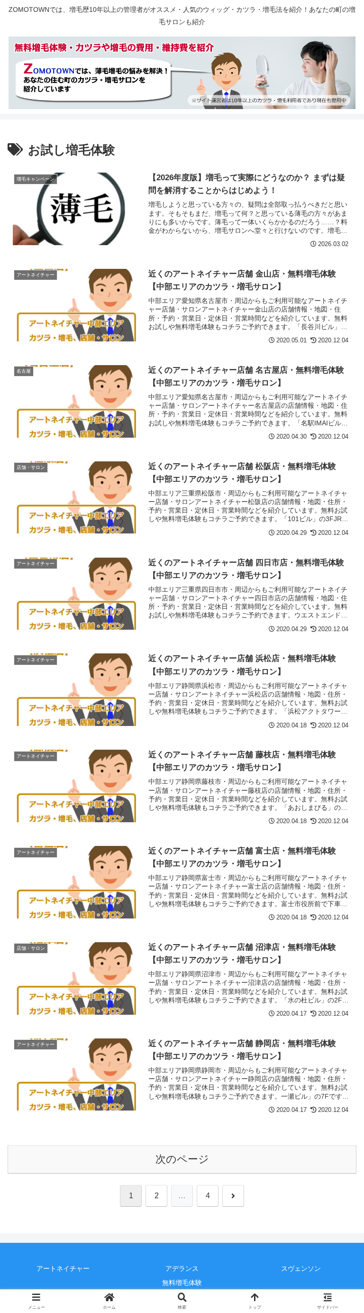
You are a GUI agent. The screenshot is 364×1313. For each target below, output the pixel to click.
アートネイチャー (63, 1268)
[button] (336, 1226)
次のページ (182, 1159)
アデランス (182, 1268)
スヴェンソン (301, 1268)
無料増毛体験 (182, 1282)
